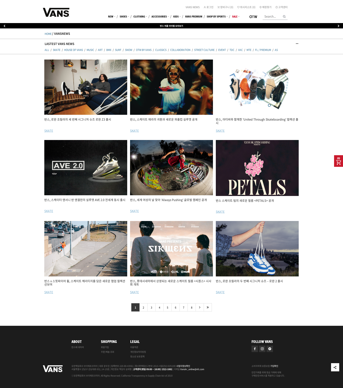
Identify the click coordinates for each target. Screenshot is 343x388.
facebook (255, 349)
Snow (128, 49)
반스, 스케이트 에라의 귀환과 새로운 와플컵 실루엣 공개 (163, 119)
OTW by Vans (143, 49)
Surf (118, 49)
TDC (232, 49)
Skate (56, 49)
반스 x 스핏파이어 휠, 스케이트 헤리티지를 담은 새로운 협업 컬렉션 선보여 (84, 282)
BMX (108, 49)
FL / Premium (263, 49)
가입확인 (274, 366)
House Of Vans (73, 49)
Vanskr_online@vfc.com (192, 369)
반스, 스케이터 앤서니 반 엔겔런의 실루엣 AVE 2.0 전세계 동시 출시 (84, 200)
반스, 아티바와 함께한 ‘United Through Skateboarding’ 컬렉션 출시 (257, 121)
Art (100, 49)
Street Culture (204, 49)
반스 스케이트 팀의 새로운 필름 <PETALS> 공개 (245, 200)
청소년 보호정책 (137, 356)
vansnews (62, 33)
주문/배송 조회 (107, 351)
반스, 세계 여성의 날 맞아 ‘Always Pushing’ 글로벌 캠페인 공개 (168, 200)
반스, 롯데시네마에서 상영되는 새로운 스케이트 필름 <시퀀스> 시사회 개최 (170, 282)
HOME (48, 33)
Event (222, 49)
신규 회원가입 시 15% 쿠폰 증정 (171, 26)
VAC (240, 49)
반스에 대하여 (77, 347)
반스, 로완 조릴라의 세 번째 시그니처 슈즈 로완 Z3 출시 (77, 119)
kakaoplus (270, 349)
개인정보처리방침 (138, 351)
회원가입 (105, 347)
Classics (160, 49)
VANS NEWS (193, 7)
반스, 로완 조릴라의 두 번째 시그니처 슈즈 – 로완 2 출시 (249, 281)
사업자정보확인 (183, 366)
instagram (262, 349)
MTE (249, 49)
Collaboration (180, 49)
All (47, 49)
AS (276, 49)
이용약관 (134, 347)
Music (90, 49)
